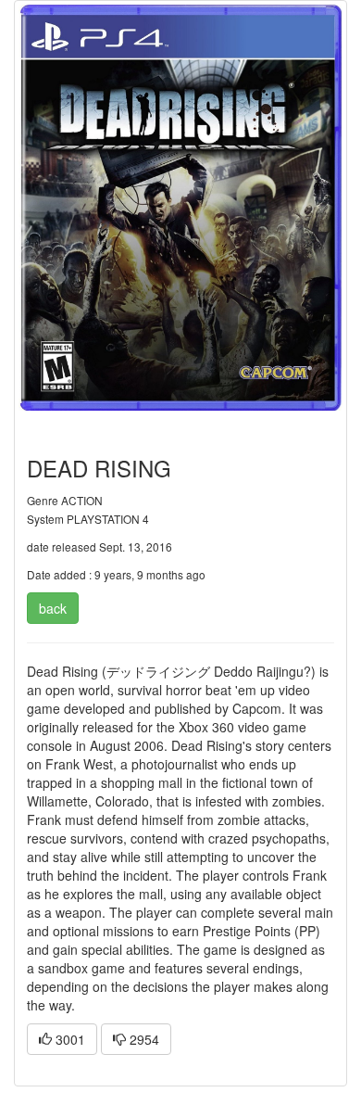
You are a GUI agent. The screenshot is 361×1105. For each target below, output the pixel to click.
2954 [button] (142, 1039)
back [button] (53, 608)
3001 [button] (68, 1039)
